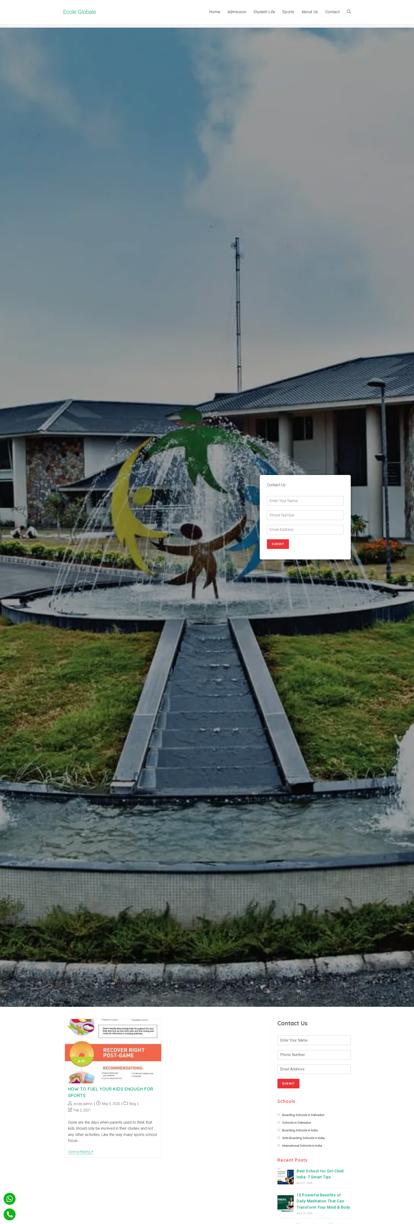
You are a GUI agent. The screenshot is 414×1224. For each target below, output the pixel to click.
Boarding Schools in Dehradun (303, 1115)
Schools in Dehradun (296, 1122)
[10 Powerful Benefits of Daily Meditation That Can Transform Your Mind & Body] (285, 1203)
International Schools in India (302, 1145)
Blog (132, 1104)
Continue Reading (80, 1152)
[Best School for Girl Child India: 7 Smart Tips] (285, 1176)
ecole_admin (83, 1104)
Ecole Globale (79, 12)
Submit (278, 544)
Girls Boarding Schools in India (303, 1138)
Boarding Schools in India (300, 1130)
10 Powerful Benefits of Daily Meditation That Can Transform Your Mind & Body (323, 1201)
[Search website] (348, 12)
